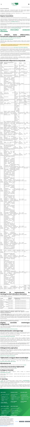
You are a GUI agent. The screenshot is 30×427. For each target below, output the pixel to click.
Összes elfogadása (21, 421)
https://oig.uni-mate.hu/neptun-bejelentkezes (21, 47)
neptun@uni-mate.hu (14, 21)
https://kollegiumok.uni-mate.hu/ (5, 372)
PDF (27, 359)
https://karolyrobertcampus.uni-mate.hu (6, 411)
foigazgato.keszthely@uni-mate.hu (15, 399)
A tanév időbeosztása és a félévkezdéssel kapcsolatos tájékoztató (10, 37)
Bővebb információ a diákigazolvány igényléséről (7, 355)
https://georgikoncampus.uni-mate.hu (15, 397)
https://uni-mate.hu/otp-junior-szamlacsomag (7, 336)
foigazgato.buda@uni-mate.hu (4, 400)
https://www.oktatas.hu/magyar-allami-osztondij (8, 361)
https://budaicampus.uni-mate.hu (5, 398)
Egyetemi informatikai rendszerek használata (15, 30)
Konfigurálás (16, 421)
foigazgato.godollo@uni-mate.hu (14, 413)
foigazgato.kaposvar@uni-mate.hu (25, 399)
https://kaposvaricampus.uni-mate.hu (25, 397)
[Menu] (28, 4)
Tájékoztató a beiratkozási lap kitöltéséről (6, 39)
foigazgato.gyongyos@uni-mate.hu (5, 413)
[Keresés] (1, 4)
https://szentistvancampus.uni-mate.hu (15, 411)
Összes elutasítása (27, 421)
